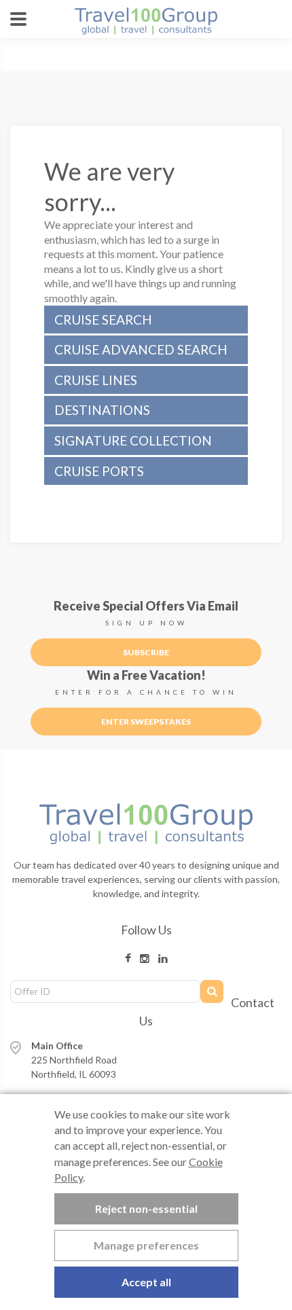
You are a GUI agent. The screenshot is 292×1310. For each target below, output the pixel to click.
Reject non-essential (146, 1208)
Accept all (146, 1281)
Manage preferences (146, 1245)
